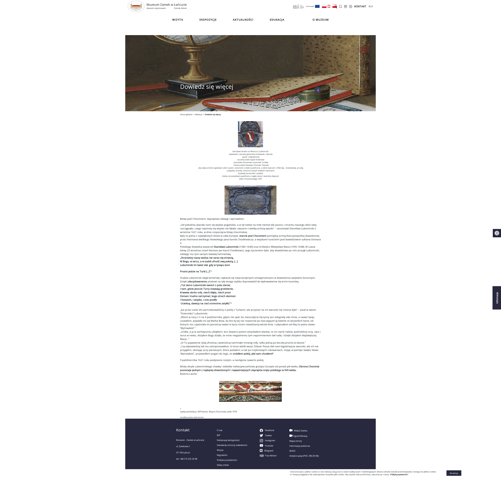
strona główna (186, 114)
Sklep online (223, 465)
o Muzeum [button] (321, 19)
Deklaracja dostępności (228, 440)
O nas (219, 430)
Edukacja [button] (277, 19)
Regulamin (222, 455)
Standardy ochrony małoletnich (232, 445)
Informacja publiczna (299, 445)
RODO (292, 450)
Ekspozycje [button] (208, 19)
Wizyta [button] (177, 19)
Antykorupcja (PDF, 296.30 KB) (304, 455)
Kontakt (360, 6)
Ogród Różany (300, 436)
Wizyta (220, 450)
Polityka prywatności (227, 460)
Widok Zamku (300, 430)
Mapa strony (295, 441)
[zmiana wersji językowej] (370, 6)
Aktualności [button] (243, 19)
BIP (218, 435)
